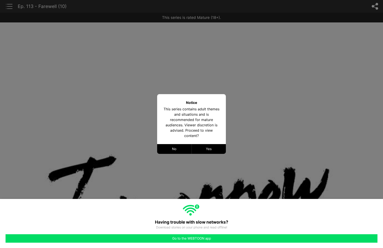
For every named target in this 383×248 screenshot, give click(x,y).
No (174, 149)
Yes (209, 149)
